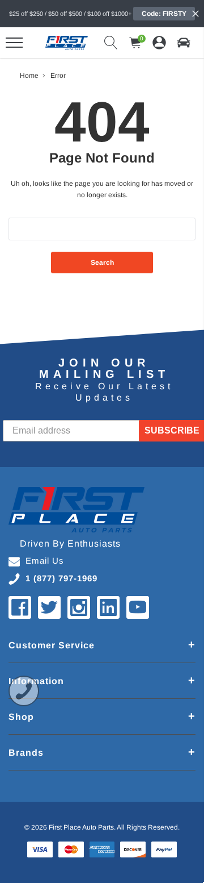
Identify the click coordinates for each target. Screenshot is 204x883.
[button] (183, 42)
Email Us (45, 560)
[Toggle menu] (14, 42)
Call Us (23, 690)
